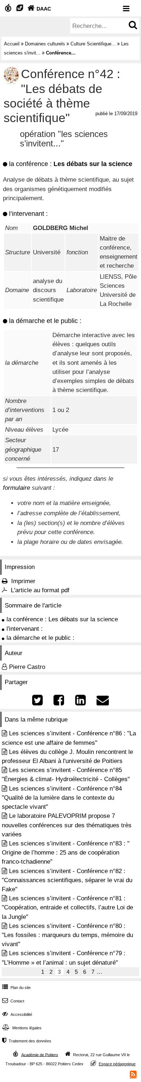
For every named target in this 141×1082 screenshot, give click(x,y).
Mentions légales (22, 1028)
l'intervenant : (25, 628)
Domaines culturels (45, 44)
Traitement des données (26, 1041)
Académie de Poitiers (39, 1054)
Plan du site (16, 987)
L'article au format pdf (40, 590)
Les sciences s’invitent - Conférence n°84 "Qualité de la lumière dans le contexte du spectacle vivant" (62, 797)
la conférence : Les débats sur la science (62, 619)
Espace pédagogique (117, 1064)
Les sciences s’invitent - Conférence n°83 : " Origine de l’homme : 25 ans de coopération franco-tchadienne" (65, 852)
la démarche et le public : (40, 637)
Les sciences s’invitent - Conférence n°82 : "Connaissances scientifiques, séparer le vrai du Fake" (67, 880)
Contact (13, 1001)
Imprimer (23, 581)
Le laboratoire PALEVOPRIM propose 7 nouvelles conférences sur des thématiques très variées (67, 824)
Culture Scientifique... (93, 44)
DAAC (39, 9)
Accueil (12, 44)
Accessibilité (17, 1014)
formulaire (16, 487)
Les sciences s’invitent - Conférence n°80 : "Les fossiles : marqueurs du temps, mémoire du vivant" (67, 935)
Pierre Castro (27, 666)
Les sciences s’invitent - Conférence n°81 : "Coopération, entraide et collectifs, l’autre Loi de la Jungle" (67, 907)
